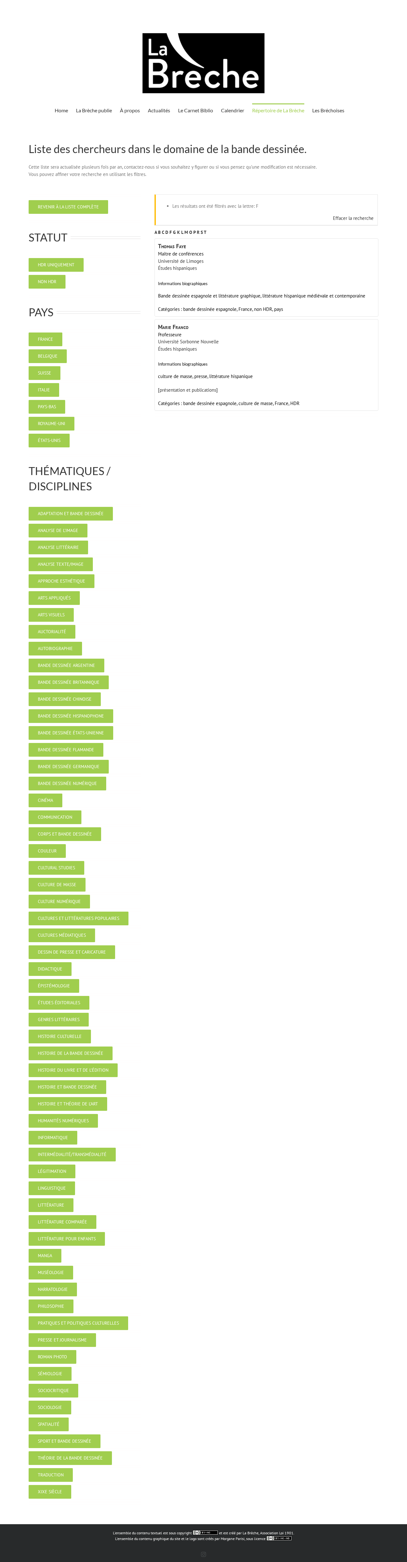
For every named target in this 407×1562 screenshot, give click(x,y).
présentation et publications (188, 390)
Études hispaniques (177, 268)
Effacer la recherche (353, 218)
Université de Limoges (181, 261)
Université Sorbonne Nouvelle (188, 342)
